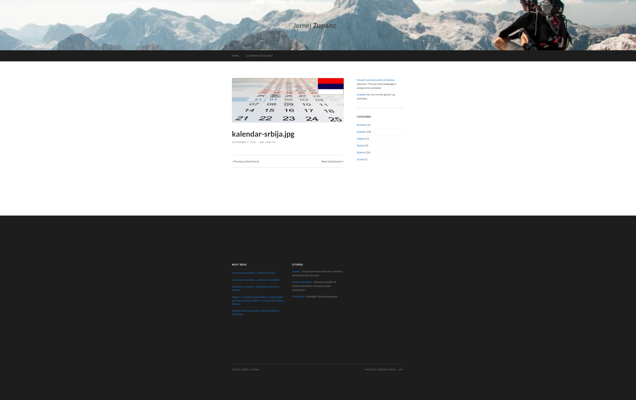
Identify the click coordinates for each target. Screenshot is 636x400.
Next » (332, 161)
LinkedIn (362, 94)
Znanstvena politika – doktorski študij (253, 272)
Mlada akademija (302, 281)
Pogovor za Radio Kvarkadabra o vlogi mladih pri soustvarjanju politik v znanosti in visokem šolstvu (258, 300)
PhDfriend (298, 296)
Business (362, 124)
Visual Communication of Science (376, 79)
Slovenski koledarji (259, 55)
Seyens (296, 271)
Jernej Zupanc (250, 369)
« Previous (245, 161)
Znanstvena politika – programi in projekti (256, 279)
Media (360, 138)
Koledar (361, 131)
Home (235, 55)
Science (361, 152)
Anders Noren (386, 369)
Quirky (361, 145)
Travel (360, 159)
